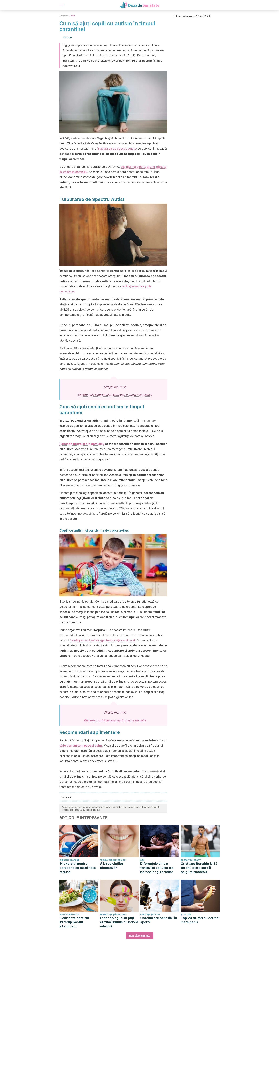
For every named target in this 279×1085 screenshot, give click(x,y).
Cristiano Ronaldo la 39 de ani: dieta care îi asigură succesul (199, 868)
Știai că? (186, 914)
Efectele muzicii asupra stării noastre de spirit (115, 720)
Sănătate (63, 16)
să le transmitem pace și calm (80, 745)
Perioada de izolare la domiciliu (81, 443)
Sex (142, 860)
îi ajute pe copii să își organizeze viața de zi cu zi (102, 640)
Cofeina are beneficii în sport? (158, 920)
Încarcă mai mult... (139, 935)
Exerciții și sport (69, 860)
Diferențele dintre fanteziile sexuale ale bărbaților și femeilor (157, 868)
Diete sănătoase (69, 914)
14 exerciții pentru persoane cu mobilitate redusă (77, 868)
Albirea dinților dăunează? (111, 866)
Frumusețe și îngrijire (113, 860)
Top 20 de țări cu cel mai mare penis (200, 920)
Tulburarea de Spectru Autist (117, 148)
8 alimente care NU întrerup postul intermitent (74, 922)
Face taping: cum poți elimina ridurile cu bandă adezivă (119, 922)
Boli (73, 16)
